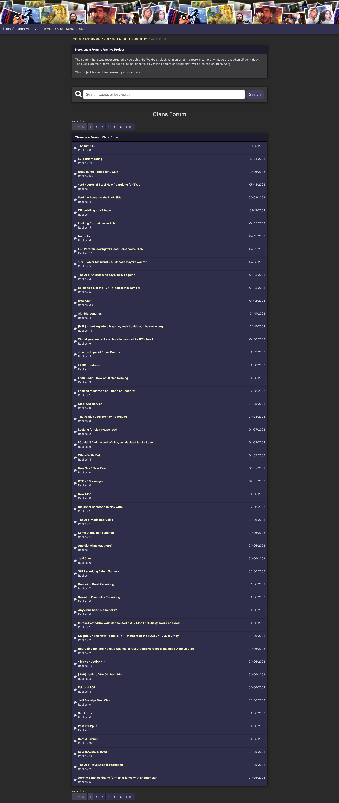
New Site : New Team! (93, 468)
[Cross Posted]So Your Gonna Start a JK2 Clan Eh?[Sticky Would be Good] (129, 623)
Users (70, 29)
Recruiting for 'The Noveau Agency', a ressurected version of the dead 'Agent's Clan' (136, 648)
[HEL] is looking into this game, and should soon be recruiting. (121, 326)
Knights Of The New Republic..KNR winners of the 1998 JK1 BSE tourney (128, 636)
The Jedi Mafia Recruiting (95, 519)
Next (129, 126)
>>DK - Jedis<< (89, 365)
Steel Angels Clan (90, 403)
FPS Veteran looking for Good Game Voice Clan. (111, 249)
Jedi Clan (84, 558)
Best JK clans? (88, 739)
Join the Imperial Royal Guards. (99, 352)
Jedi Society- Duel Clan (94, 700)
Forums (58, 29)
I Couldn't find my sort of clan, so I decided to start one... (117, 442)
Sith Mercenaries (90, 313)
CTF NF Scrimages (90, 481)
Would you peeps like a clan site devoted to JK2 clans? (115, 339)
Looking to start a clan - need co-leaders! (106, 391)
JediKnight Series (115, 38)
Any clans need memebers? (97, 610)
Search (255, 94)
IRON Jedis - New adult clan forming (103, 378)
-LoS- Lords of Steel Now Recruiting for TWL (109, 184)
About (80, 29)
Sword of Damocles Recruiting (99, 597)
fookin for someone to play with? (100, 507)
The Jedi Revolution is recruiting (100, 764)
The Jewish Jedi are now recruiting (102, 416)
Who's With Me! (89, 455)
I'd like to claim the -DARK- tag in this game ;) (109, 287)
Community (138, 38)
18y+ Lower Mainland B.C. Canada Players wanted (112, 262)
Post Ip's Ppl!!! (87, 726)
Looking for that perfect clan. (98, 223)
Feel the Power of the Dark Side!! (100, 197)
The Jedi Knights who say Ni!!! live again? (106, 275)
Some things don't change (96, 532)
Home (47, 29)
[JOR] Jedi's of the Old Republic (100, 674)
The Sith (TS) (87, 146)
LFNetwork (92, 38)
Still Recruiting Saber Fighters (98, 571)
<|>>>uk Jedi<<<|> (92, 661)
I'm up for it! (86, 236)
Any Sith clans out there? (95, 545)
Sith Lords (85, 713)
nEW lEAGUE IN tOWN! (93, 752)
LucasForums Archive (20, 29)
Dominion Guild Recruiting (96, 584)
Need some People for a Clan (98, 171)
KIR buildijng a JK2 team (94, 210)
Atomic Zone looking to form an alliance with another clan (117, 777)
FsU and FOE (87, 687)
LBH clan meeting (90, 159)
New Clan (84, 300)
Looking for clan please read (97, 429)
